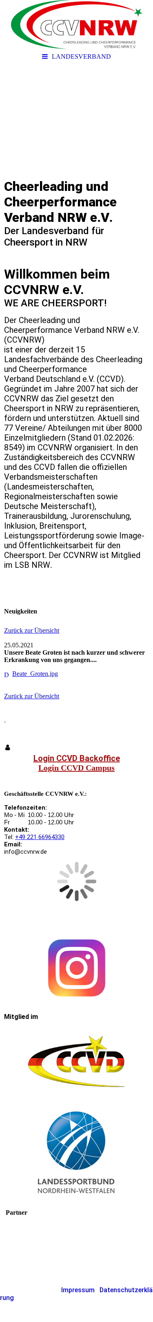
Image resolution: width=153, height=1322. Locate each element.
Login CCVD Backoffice (76, 758)
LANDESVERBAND (81, 56)
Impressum (78, 1290)
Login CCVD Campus (76, 767)
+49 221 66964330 (39, 837)
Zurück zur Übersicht (31, 630)
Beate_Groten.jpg (35, 673)
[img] (76, 24)
